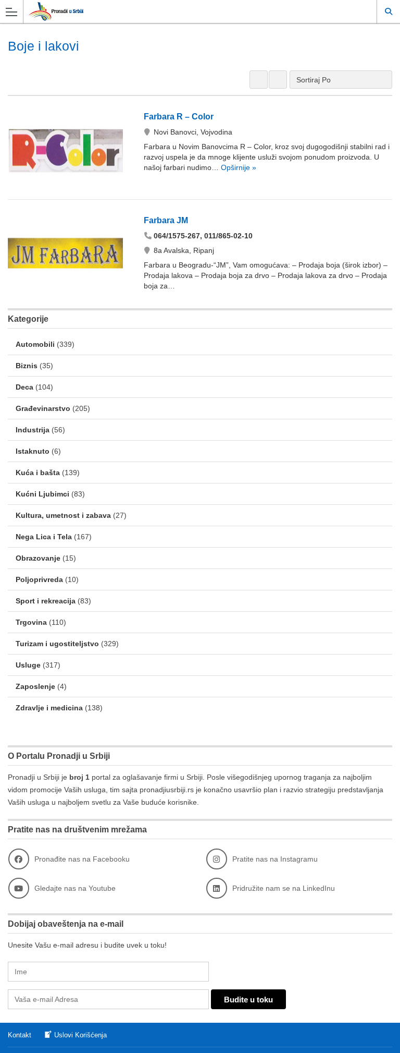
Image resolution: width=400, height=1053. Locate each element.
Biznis (27, 365)
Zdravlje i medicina (49, 708)
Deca (24, 387)
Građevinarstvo (43, 408)
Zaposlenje (35, 686)
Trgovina (31, 622)
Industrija (32, 430)
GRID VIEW (258, 79)
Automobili (35, 344)
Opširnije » (237, 167)
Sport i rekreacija (46, 601)
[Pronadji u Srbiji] (190, 11)
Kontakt (19, 1035)
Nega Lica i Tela (44, 536)
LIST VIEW (278, 79)
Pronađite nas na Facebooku (82, 859)
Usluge (28, 665)
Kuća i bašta (38, 472)
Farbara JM (166, 220)
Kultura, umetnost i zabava (63, 515)
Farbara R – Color (179, 116)
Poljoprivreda (39, 579)
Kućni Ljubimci (42, 494)
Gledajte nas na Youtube (75, 888)
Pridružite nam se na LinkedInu (283, 888)
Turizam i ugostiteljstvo (57, 643)
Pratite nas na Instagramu (275, 859)
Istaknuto (32, 451)
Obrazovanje (38, 558)
